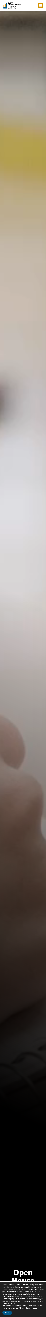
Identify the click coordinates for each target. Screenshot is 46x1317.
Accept (7, 1313)
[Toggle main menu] (40, 5)
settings (33, 1308)
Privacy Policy (8, 1303)
